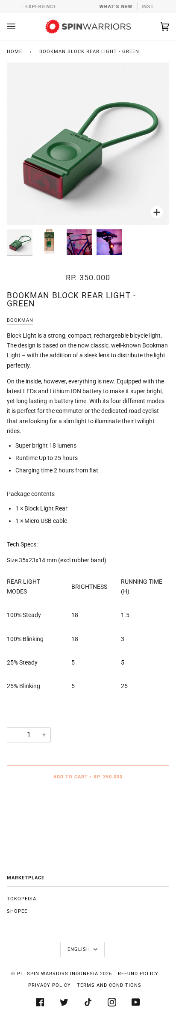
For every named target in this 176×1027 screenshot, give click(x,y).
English (79, 949)
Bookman (20, 320)
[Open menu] (19, 26)
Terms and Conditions (109, 985)
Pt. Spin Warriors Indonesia (57, 974)
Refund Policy (138, 974)
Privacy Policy (49, 985)
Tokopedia (21, 899)
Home (14, 51)
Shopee (17, 911)
